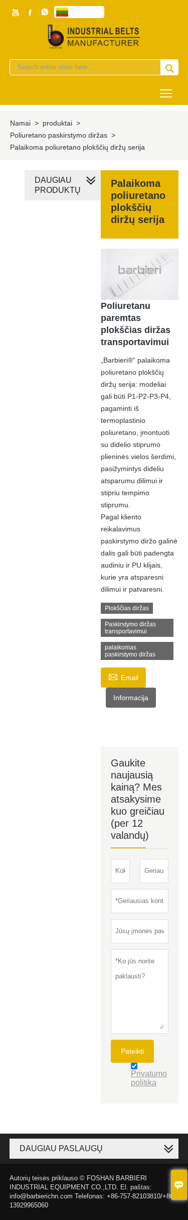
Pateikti (132, 1051)
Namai (20, 123)
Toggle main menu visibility (166, 92)
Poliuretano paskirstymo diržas (58, 135)
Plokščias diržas (127, 608)
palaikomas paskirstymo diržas (130, 651)
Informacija (130, 698)
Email (123, 676)
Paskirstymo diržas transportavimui (130, 628)
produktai (57, 123)
